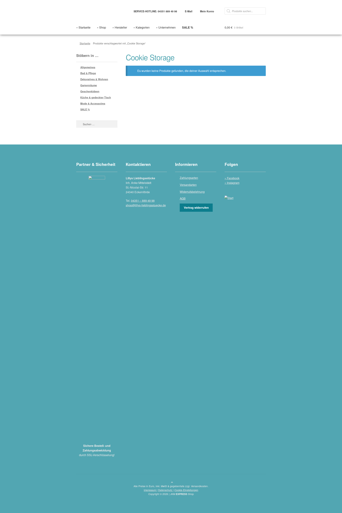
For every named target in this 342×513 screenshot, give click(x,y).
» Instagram (232, 183)
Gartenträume (88, 85)
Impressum (150, 490)
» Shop (101, 27)
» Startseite (83, 27)
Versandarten (188, 185)
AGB (183, 198)
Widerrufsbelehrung (192, 192)
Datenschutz (165, 490)
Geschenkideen (89, 91)
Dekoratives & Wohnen (94, 79)
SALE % (85, 109)
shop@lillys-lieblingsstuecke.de (146, 205)
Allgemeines (87, 67)
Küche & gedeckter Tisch (95, 97)
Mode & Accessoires (92, 103)
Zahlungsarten (189, 178)
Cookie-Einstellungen (186, 490)
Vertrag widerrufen (196, 207)
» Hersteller (119, 27)
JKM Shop (182, 494)
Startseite (85, 43)
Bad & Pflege (88, 73)
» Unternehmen (166, 27)
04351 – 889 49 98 (143, 201)
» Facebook (232, 178)
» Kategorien (141, 27)
